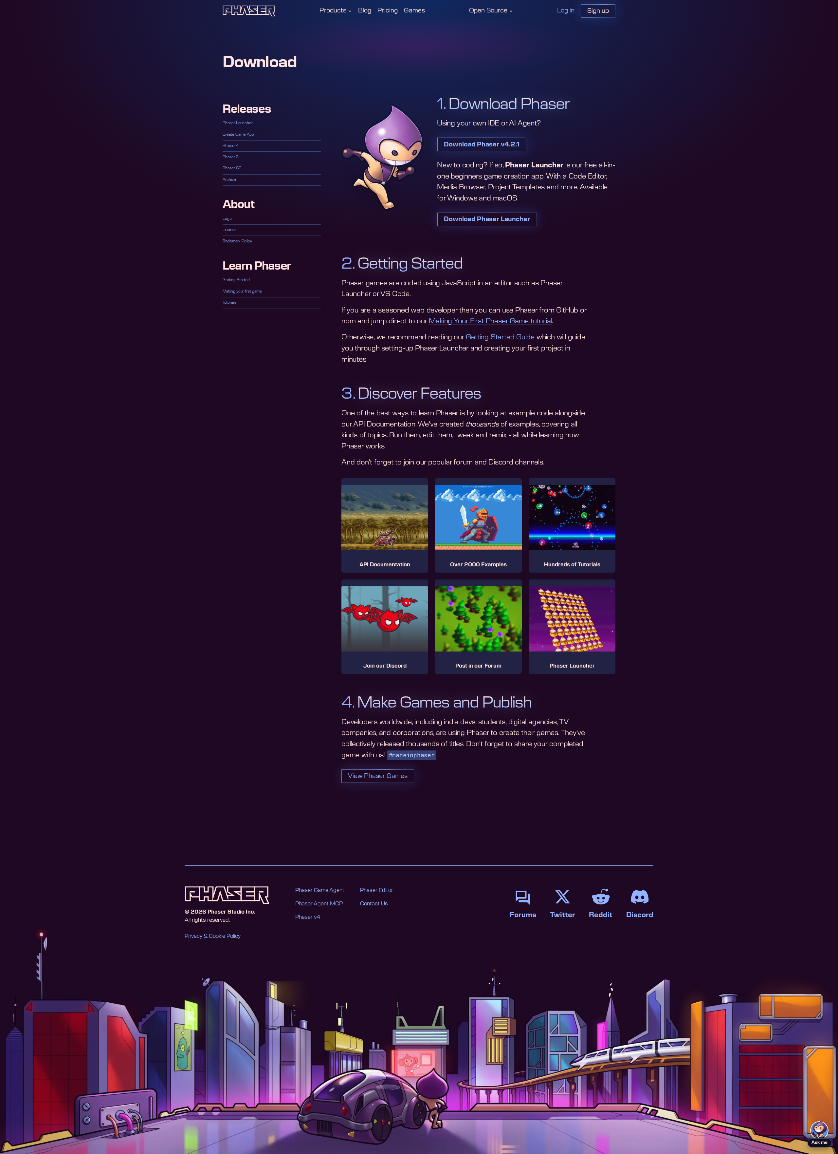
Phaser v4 (307, 917)
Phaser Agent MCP (319, 903)
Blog (364, 11)
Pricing (387, 11)
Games (414, 11)
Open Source (488, 11)
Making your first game (242, 291)
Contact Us (374, 903)
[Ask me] (819, 1130)
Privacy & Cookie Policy (213, 936)
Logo (227, 218)
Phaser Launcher (238, 123)
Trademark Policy (237, 241)
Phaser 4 (231, 145)
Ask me (819, 1143)
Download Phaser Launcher (487, 219)
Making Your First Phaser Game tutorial (490, 321)
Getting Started (236, 280)
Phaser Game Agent (319, 890)
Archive (229, 179)
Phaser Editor (376, 890)
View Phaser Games (378, 776)
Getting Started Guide (500, 337)
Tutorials (229, 302)
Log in (565, 11)
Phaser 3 (231, 157)
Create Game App (238, 134)
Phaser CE (232, 168)
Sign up (598, 11)
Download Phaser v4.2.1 (481, 145)
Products (332, 11)
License (230, 230)
